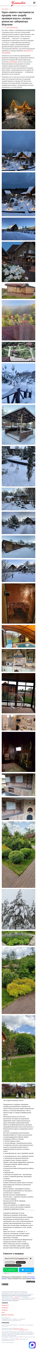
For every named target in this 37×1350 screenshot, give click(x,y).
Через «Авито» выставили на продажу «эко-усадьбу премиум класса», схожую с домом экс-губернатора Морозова (18, 18)
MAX (33, 1278)
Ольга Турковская (12, 27)
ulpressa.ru (17, 1298)
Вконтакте (5, 1305)
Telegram (5, 1310)
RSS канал (5, 1307)
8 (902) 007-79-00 (18, 1328)
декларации (13, 62)
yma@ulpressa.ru (23, 1329)
